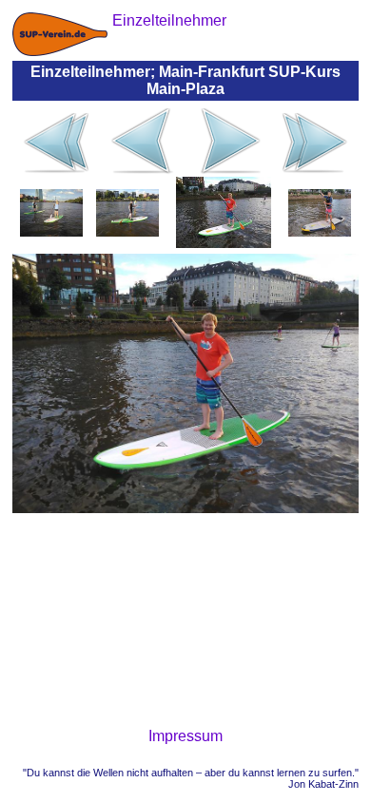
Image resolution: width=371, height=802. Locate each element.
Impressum (185, 736)
